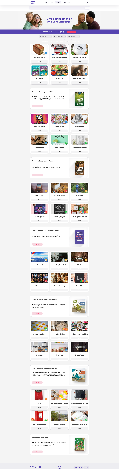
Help (76, 467)
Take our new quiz (72, 31)
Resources (58, 2)
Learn (46, 2)
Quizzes (51, 2)
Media (80, 467)
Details (39, 61)
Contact (86, 467)
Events (64, 2)
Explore (37, 106)
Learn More (58, 7)
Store (69, 2)
